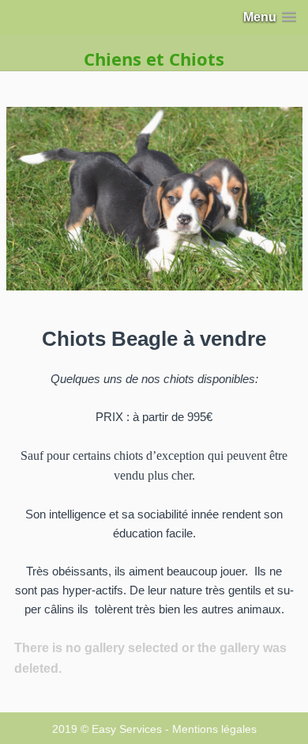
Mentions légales (214, 729)
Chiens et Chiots (154, 58)
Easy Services (127, 729)
